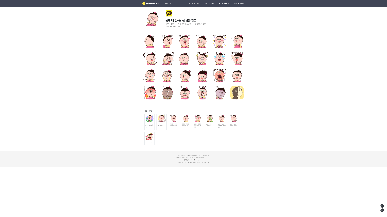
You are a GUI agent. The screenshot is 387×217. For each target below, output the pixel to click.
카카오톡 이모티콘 (193, 3)
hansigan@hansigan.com (195, 160)
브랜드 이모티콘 (209, 3)
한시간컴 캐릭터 (239, 3)
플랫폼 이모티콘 (224, 3)
